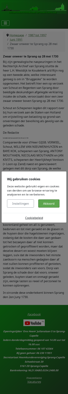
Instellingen (20, 204)
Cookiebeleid (34, 218)
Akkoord (48, 204)
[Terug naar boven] (61, 387)
